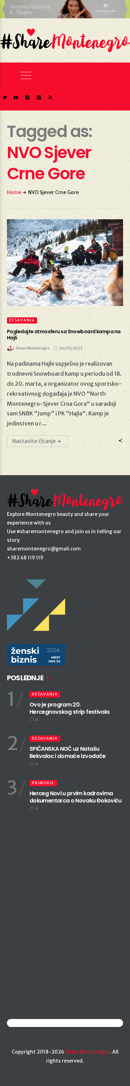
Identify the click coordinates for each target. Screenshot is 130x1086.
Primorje (43, 783)
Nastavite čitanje (34, 441)
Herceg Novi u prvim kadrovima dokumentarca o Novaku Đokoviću (75, 797)
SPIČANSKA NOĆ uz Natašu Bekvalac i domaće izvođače (67, 752)
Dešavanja (22, 320)
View (61, 262)
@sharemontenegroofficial (37, 1023)
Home (14, 192)
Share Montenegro (87, 1052)
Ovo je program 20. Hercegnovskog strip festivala (69, 708)
